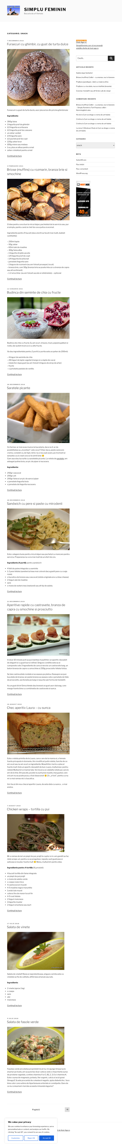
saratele (60, 458)
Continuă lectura (14, 156)
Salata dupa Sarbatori (84, 73)
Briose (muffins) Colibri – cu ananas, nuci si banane (95, 77)
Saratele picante (18, 388)
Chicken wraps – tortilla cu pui (28, 809)
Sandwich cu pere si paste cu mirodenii (34, 503)
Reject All (31, 1138)
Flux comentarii (82, 169)
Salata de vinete (18, 927)
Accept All (47, 1138)
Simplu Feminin (45, 9)
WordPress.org (82, 173)
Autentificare (81, 160)
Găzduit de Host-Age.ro (61, 1130)
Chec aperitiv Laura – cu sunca (28, 708)
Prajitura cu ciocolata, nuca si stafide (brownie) (94, 86)
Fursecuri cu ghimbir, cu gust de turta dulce (37, 44)
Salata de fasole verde (23, 1022)
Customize (15, 1138)
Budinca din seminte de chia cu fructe (34, 292)
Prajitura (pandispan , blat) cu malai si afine (92, 82)
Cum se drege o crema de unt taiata (96, 115)
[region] (31, 1130)
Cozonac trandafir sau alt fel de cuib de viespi (93, 91)
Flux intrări (80, 164)
